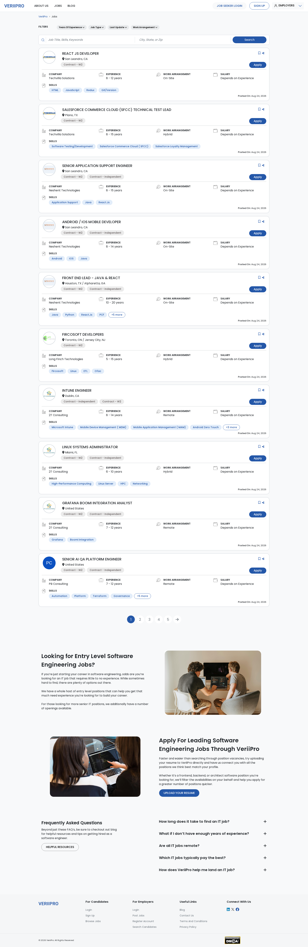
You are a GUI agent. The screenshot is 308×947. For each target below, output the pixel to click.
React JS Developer (80, 53)
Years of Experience (70, 27)
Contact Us (187, 915)
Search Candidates (144, 927)
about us (41, 6)
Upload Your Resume (179, 793)
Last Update (117, 27)
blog (71, 6)
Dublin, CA (72, 396)
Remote (168, 415)
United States (74, 508)
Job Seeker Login (229, 6)
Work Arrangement (144, 27)
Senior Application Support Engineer (97, 165)
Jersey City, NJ (95, 340)
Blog (182, 910)
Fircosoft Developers (83, 334)
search (250, 40)
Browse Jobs (93, 921)
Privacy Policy (188, 927)
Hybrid (167, 134)
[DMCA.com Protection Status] (232, 940)
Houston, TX (73, 283)
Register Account (143, 921)
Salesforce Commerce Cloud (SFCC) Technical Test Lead (116, 109)
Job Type (96, 27)
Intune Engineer (76, 390)
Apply (258, 65)
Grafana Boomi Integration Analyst (97, 503)
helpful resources (60, 847)
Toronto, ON (73, 340)
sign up (259, 6)
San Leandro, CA (76, 59)
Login (136, 910)
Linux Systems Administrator (90, 447)
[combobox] (89, 40)
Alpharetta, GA (94, 283)
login (89, 910)
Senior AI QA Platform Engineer (91, 559)
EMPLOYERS (286, 5)
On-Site (168, 78)
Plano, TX (71, 115)
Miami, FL (71, 452)
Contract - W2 (73, 64)
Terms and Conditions (193, 921)
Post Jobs (138, 915)
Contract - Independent (105, 177)
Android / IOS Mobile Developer (91, 221)
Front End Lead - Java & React (91, 277)
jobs (58, 6)
